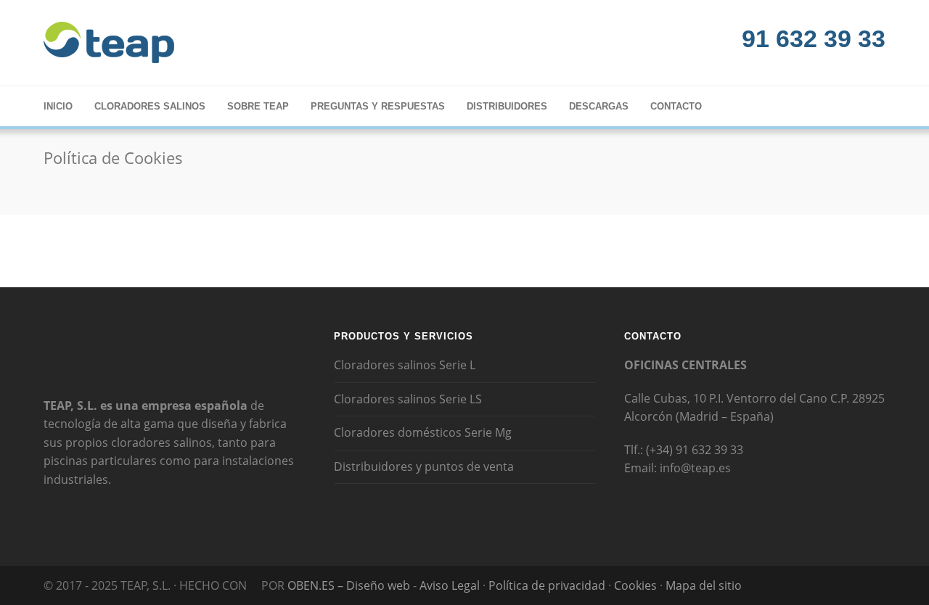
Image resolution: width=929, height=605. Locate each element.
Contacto (676, 106)
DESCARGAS (599, 106)
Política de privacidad (548, 585)
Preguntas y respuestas (378, 106)
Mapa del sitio (704, 585)
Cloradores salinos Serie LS (408, 399)
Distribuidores (507, 106)
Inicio (58, 106)
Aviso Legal (451, 585)
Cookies (635, 585)
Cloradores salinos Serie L (404, 365)
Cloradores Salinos (149, 106)
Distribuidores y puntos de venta (424, 466)
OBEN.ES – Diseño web (348, 585)
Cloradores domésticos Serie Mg (423, 432)
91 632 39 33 (810, 38)
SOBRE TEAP (258, 106)
